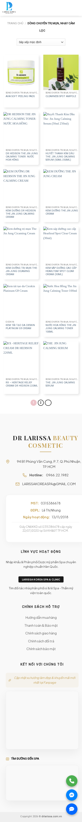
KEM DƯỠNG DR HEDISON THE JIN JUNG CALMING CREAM (21, 213)
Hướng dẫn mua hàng (41, 617)
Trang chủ (15, 23)
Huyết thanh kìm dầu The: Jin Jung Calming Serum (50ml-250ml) (60, 156)
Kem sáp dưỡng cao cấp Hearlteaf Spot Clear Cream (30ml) (61, 271)
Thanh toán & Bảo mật (41, 625)
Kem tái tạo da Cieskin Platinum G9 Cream (20, 327)
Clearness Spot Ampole (61, 96)
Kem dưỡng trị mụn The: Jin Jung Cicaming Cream (22, 271)
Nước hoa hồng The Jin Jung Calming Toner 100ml (61, 328)
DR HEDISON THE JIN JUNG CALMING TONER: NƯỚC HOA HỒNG (22, 156)
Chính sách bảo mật (41, 649)
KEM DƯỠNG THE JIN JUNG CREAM (62, 212)
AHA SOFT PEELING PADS (20, 96)
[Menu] (76, 8)
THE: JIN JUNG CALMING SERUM (60, 384)
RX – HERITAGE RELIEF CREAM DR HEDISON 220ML (22, 384)
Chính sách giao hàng (41, 633)
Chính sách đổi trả (41, 641)
